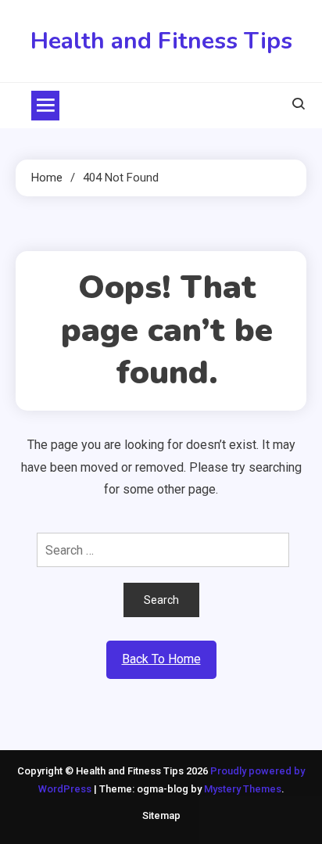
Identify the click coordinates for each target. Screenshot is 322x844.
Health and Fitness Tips (161, 41)
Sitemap (161, 815)
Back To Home (161, 659)
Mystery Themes (242, 789)
